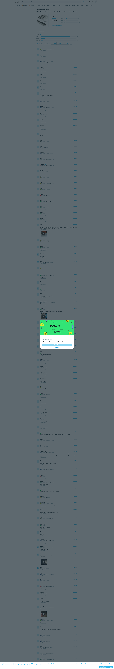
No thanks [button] (57, 347)
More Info (110, 667)
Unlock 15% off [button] (57, 344)
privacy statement (47, 663)
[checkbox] (42, 341)
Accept (101, 667)
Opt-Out (105, 667)
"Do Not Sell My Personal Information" (33, 664)
